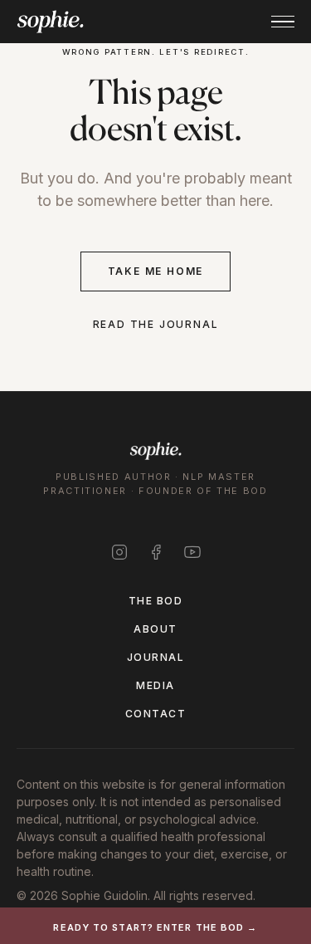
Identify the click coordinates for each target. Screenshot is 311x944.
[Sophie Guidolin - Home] (50, 21)
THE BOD (155, 600)
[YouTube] (192, 552)
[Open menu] (282, 22)
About (155, 629)
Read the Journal (156, 324)
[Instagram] (119, 552)
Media (155, 685)
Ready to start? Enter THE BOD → (155, 927)
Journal (155, 657)
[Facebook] (156, 552)
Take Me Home (156, 271)
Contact (155, 713)
